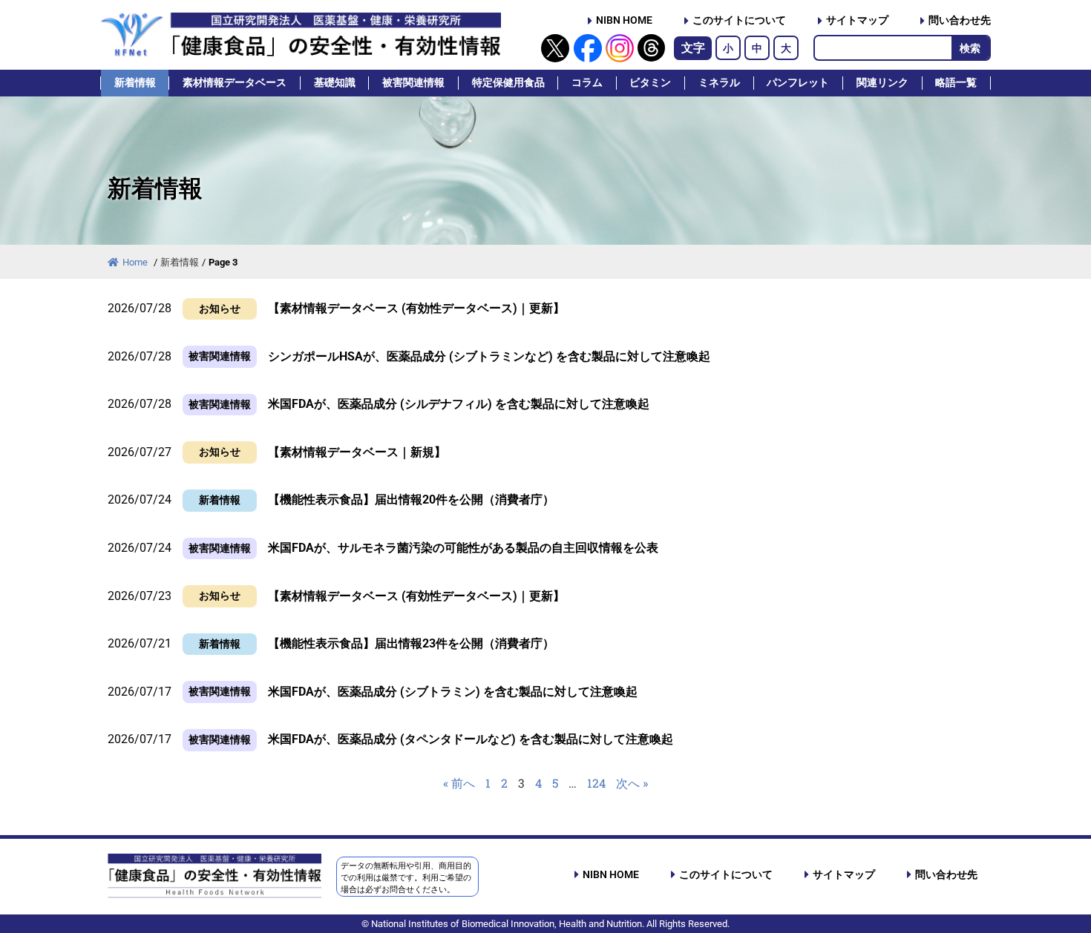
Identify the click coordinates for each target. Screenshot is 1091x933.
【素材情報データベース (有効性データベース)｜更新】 (416, 308)
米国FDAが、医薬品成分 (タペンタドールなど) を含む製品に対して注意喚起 (470, 739)
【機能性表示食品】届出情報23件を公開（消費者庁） (411, 643)
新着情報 (135, 82)
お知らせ (219, 309)
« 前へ (459, 783)
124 (596, 783)
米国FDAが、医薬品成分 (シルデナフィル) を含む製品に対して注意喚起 (458, 404)
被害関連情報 (413, 82)
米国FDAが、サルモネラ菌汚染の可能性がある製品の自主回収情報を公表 (463, 548)
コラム (587, 82)
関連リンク (882, 82)
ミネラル (719, 82)
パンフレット (798, 82)
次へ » (632, 783)
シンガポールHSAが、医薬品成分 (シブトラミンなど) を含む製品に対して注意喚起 (489, 356)
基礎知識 (335, 82)
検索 (970, 48)
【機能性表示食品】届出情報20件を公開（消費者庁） (411, 499)
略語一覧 (956, 82)
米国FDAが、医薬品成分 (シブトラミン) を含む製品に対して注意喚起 (453, 692)
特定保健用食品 (508, 82)
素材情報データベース (234, 82)
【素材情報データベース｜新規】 (357, 452)
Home (136, 262)
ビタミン (650, 82)
